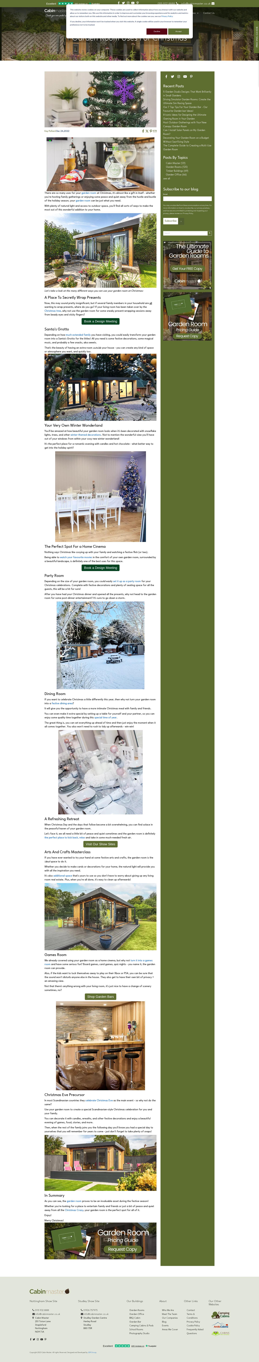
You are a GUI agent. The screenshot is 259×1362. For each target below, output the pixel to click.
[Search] (209, 233)
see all (166, 178)
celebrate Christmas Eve (99, 1100)
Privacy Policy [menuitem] (193, 1322)
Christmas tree (53, 311)
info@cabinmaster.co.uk (195, 3)
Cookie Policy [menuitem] (193, 1326)
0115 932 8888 (166, 3)
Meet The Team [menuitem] (169, 1314)
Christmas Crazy (74, 1210)
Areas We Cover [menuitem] (170, 1329)
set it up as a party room (127, 581)
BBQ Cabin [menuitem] (134, 1318)
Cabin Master (175, 163)
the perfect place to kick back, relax (65, 837)
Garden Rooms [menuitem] (136, 1310)
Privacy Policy (167, 16)
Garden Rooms (177, 167)
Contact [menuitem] (191, 1310)
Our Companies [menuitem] (170, 1318)
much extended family (78, 335)
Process (192, 13)
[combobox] (185, 233)
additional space (62, 876)
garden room (88, 193)
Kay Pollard (50, 131)
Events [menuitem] (165, 1326)
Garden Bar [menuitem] (135, 1322)
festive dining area (62, 703)
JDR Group (92, 1352)
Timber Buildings (177, 171)
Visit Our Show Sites (100, 844)
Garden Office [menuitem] (136, 1314)
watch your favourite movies (76, 557)
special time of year (105, 717)
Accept (178, 31)
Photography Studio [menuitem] (139, 1333)
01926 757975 (90, 1310)
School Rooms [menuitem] (136, 1329)
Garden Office (176, 175)
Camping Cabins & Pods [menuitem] (141, 1326)
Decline (157, 31)
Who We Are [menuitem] (168, 1310)
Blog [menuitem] (164, 1322)
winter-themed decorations (86, 435)
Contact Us (208, 13)
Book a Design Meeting (100, 321)
